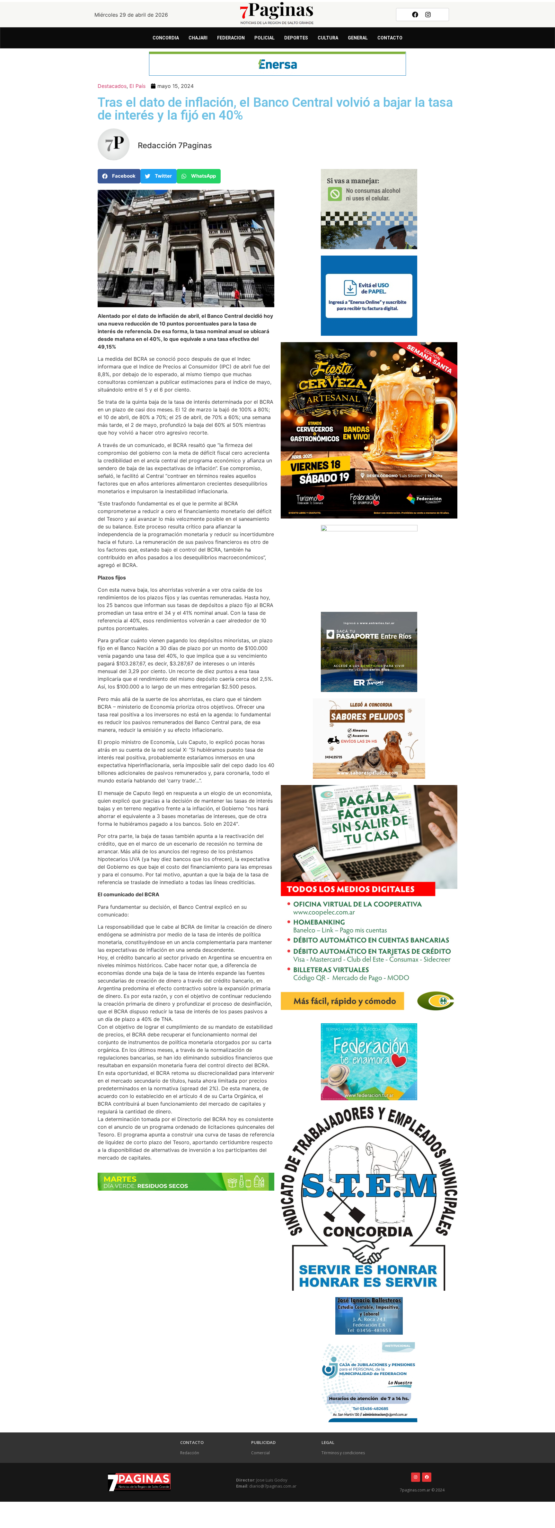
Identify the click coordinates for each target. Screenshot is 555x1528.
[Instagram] (428, 14)
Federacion (231, 37)
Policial (264, 37)
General (358, 37)
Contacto (389, 37)
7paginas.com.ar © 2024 (422, 1490)
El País (137, 86)
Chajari (198, 37)
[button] (119, 176)
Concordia (166, 37)
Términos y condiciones (343, 1453)
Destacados (112, 86)
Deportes (296, 37)
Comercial (260, 1453)
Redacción (189, 1453)
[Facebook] (415, 14)
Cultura (328, 37)
